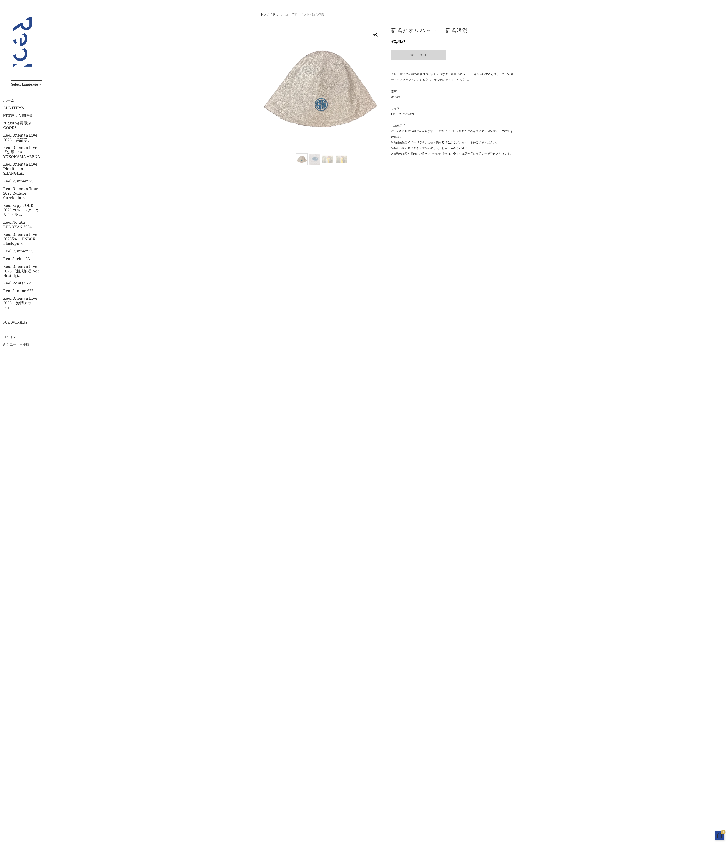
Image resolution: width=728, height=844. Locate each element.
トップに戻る (269, 14)
